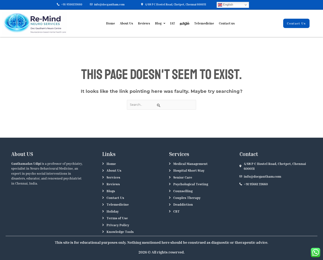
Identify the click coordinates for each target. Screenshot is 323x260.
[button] (160, 23)
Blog (158, 23)
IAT (172, 23)
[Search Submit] (158, 105)
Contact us (227, 23)
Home (110, 23)
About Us (126, 23)
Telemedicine (204, 23)
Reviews (144, 23)
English (227, 4)
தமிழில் (184, 23)
